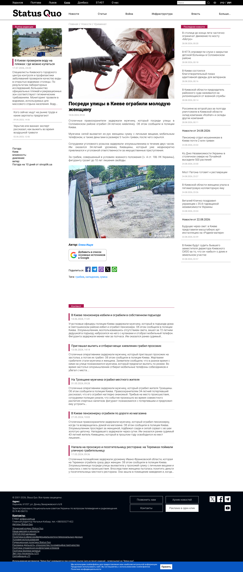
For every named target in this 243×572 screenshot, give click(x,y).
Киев (67, 2)
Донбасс (83, 2)
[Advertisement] (121, 292)
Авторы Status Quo (22, 524)
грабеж (79, 276)
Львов (53, 2)
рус (229, 2)
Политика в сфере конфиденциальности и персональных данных (47, 536)
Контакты (18, 515)
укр (222, 2)
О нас (115, 2)
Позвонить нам (146, 499)
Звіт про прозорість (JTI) (25, 553)
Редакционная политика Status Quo (31, 542)
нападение (92, 276)
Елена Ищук (86, 244)
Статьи (102, 13)
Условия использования (25, 539)
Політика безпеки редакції (26, 550)
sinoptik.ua (45, 164)
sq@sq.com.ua (27, 518)
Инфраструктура (162, 13)
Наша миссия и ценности (25, 531)
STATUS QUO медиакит (24, 534)
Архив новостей (182, 499)
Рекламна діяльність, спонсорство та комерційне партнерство (46, 545)
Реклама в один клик (182, 508)
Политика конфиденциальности (86, 569)
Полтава (36, 2)
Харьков (17, 2)
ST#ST (100, 2)
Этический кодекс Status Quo (27, 528)
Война (129, 13)
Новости (74, 13)
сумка (103, 276)
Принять (166, 566)
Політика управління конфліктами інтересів (35, 548)
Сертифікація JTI (21, 556)
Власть (195, 13)
